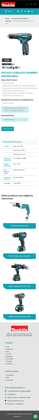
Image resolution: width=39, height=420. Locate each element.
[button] (35, 416)
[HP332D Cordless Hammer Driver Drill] (19, 241)
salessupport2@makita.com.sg (15, 401)
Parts (7, 351)
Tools (7, 347)
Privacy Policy (10, 375)
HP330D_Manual (10, 119)
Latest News (9, 380)
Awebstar (23, 416)
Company (9, 361)
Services (8, 354)
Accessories (9, 349)
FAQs (7, 377)
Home (7, 18)
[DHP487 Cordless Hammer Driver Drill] (19, 302)
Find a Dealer (9, 359)
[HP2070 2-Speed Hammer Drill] (19, 211)
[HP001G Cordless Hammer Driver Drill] (19, 272)
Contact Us (9, 364)
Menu (10, 11)
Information (9, 356)
